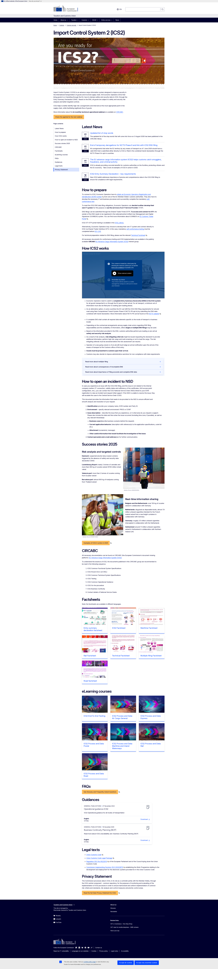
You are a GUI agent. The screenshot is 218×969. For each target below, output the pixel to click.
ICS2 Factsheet (118, 628)
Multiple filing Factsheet (151, 656)
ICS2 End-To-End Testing (94, 716)
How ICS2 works (61, 136)
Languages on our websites (80, 951)
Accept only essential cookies (146, 963)
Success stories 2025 (62, 143)
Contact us (98, 947)
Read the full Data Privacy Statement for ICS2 (100, 893)
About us (63, 20)
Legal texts (59, 166)
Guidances (58, 162)
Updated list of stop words (101, 133)
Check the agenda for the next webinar (68, 117)
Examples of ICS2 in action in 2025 (96, 543)
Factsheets (59, 151)
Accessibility (125, 951)
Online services (105, 20)
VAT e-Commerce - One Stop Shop (121, 924)
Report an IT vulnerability (61, 951)
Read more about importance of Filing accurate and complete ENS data (111, 372)
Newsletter (113, 911)
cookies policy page (89, 962)
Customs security (71, 25)
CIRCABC (119, 112)
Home (55, 20)
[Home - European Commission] (67, 8)
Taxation (74, 20)
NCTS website (154, 314)
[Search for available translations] (103, 197)
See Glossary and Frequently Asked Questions (100, 792)
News (117, 20)
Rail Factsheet (90, 656)
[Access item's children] (67, 20)
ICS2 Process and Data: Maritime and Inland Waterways (122, 745)
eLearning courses (61, 155)
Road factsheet (90, 681)
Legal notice (114, 951)
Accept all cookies (125, 963)
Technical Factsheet (121, 656)
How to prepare (60, 132)
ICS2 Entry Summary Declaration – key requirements (113, 174)
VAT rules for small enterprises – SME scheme (124, 927)
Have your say (114, 930)
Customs (84, 20)
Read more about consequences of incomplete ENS (104, 367)
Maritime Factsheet (149, 628)
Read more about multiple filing (96, 362)
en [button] (120, 9)
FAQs (57, 158)
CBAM (94, 20)
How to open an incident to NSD (66, 140)
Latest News (59, 128)
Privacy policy (103, 951)
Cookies (93, 951)
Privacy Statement (61, 169)
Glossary (113, 908)
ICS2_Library (119, 223)
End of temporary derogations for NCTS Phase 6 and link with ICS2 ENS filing (123, 145)
